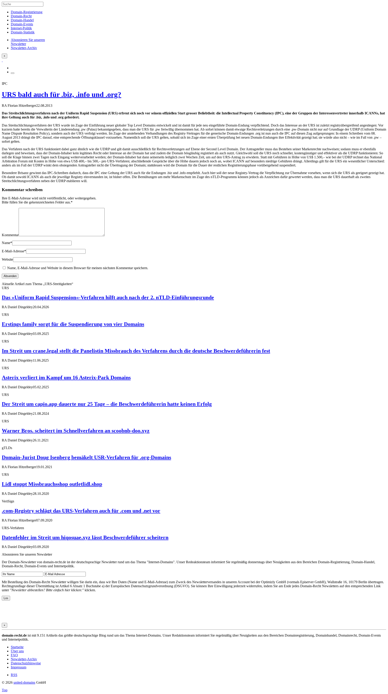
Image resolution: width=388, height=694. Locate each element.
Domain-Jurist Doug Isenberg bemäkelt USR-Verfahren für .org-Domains (86, 457)
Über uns (17, 651)
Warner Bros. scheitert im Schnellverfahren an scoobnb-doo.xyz (76, 431)
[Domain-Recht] (2, 60)
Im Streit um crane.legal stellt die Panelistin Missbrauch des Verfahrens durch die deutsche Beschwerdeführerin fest (136, 351)
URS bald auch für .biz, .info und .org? (61, 94)
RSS (14, 675)
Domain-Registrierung (26, 12)
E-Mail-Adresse (14, 251)
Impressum (18, 667)
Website (7, 259)
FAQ (14, 655)
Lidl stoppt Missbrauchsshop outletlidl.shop (52, 484)
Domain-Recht (21, 16)
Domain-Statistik (23, 32)
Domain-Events (22, 24)
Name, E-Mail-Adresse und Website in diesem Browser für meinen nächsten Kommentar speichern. (77, 268)
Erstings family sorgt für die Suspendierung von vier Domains (73, 324)
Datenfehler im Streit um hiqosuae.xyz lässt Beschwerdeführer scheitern (85, 537)
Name (7, 243)
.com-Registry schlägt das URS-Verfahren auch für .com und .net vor (81, 511)
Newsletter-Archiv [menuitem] (24, 48)
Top (4, 690)
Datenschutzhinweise (26, 663)
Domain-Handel (22, 20)
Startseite (17, 647)
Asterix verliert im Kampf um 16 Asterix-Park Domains (66, 377)
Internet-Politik (21, 28)
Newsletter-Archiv (24, 659)
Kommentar (10, 235)
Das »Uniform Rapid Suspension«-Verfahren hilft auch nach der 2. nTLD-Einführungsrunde (108, 297)
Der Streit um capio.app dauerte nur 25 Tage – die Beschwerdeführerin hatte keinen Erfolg (107, 404)
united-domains (24, 682)
